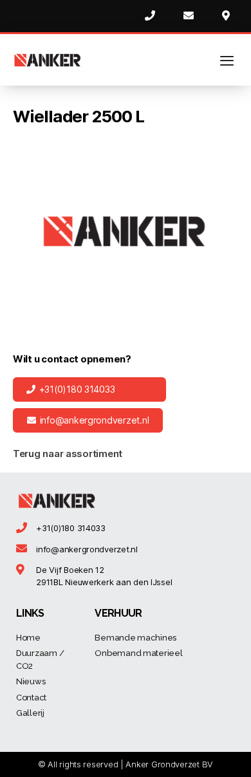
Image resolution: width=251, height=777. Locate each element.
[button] (89, 389)
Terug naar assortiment (67, 453)
